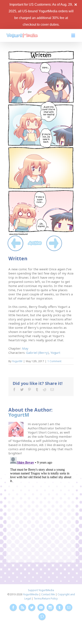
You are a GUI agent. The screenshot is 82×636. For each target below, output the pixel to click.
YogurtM (17, 361)
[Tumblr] (37, 389)
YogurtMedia (30, 594)
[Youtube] (41, 607)
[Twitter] (22, 389)
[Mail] (52, 389)
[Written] (41, 52)
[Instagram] (50, 607)
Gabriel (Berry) (37, 352)
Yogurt (55, 352)
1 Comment (54, 361)
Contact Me (48, 594)
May (25, 348)
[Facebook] (14, 389)
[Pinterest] (29, 389)
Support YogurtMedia (41, 590)
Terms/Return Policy (46, 598)
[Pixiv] (42, 616)
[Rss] (22, 607)
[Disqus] (41, 507)
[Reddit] (44, 389)
